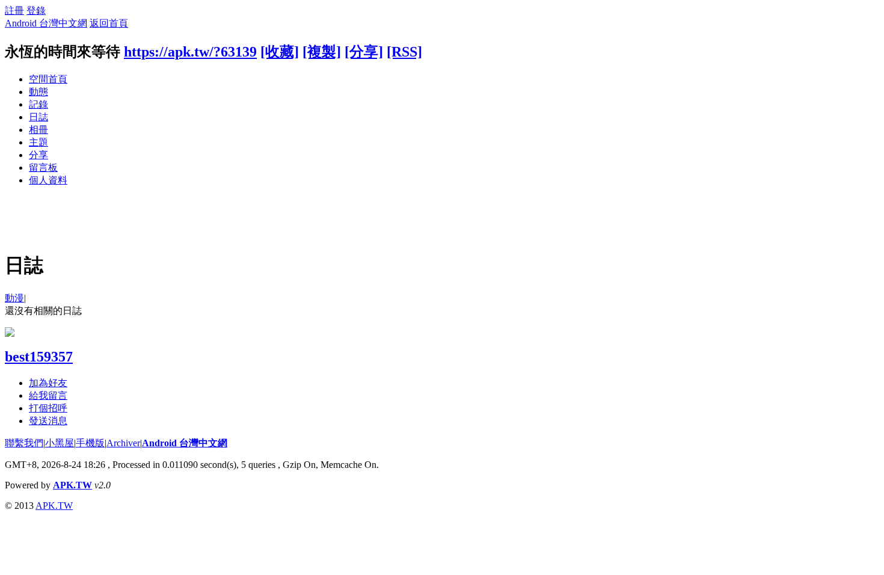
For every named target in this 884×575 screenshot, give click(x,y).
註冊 (14, 10)
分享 (38, 155)
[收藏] (279, 52)
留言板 (43, 167)
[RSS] (404, 52)
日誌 (38, 117)
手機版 (90, 443)
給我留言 (48, 395)
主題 (38, 142)
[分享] (364, 52)
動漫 (14, 298)
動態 (38, 92)
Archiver (123, 443)
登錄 (36, 10)
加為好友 (48, 383)
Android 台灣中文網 (46, 23)
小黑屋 (59, 443)
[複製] (321, 52)
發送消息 (48, 421)
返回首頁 (109, 23)
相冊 (38, 130)
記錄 (38, 104)
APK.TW (72, 485)
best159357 (39, 356)
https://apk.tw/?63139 (190, 52)
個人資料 (48, 180)
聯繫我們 (24, 443)
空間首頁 (48, 79)
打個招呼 (48, 408)
